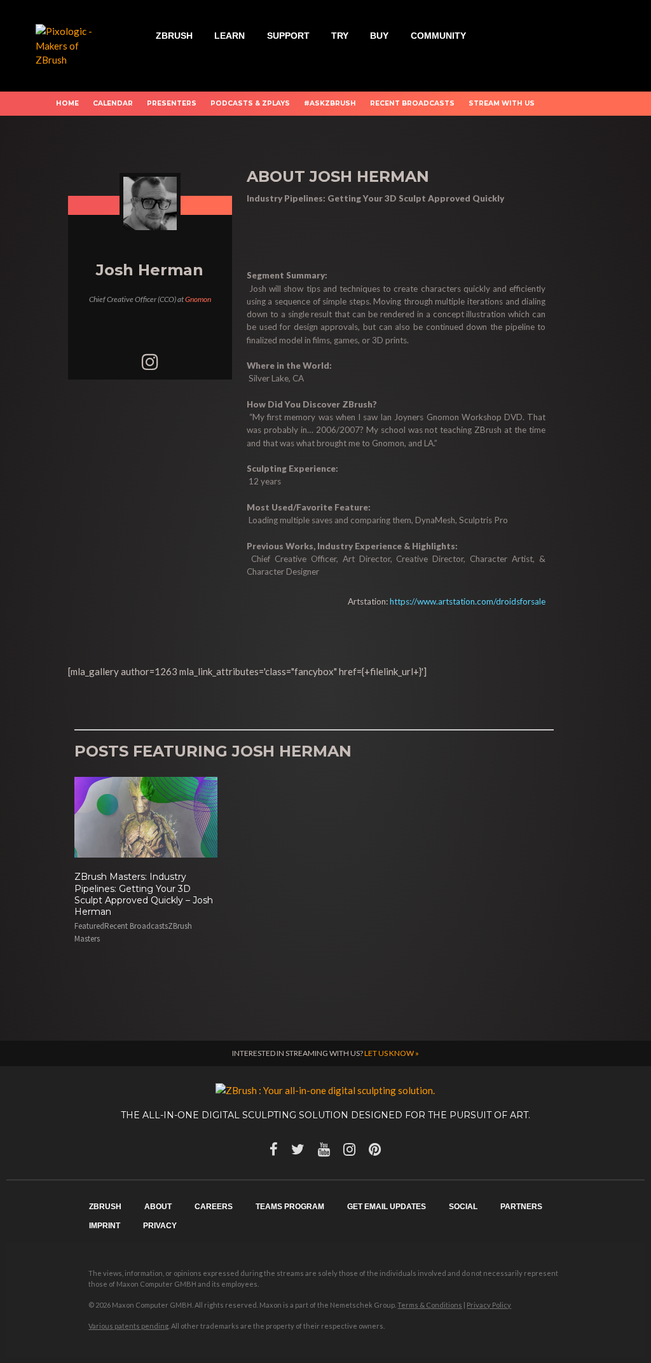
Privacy (160, 1225)
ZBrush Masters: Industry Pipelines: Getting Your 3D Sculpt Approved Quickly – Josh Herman (143, 894)
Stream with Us (502, 103)
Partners (521, 1206)
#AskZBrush (330, 103)
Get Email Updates (386, 1206)
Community (438, 36)
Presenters (171, 103)
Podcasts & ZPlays (250, 103)
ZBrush (174, 36)
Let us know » (391, 1053)
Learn (229, 36)
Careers (214, 1206)
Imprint (104, 1225)
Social (463, 1206)
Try (339, 36)
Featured (89, 926)
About (158, 1206)
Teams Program (290, 1206)
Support (288, 36)
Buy (379, 36)
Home (67, 103)
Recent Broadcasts (412, 103)
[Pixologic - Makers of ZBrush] (72, 44)
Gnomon (198, 299)
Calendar (113, 103)
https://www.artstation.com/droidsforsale (467, 601)
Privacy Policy (489, 1305)
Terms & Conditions (429, 1305)
